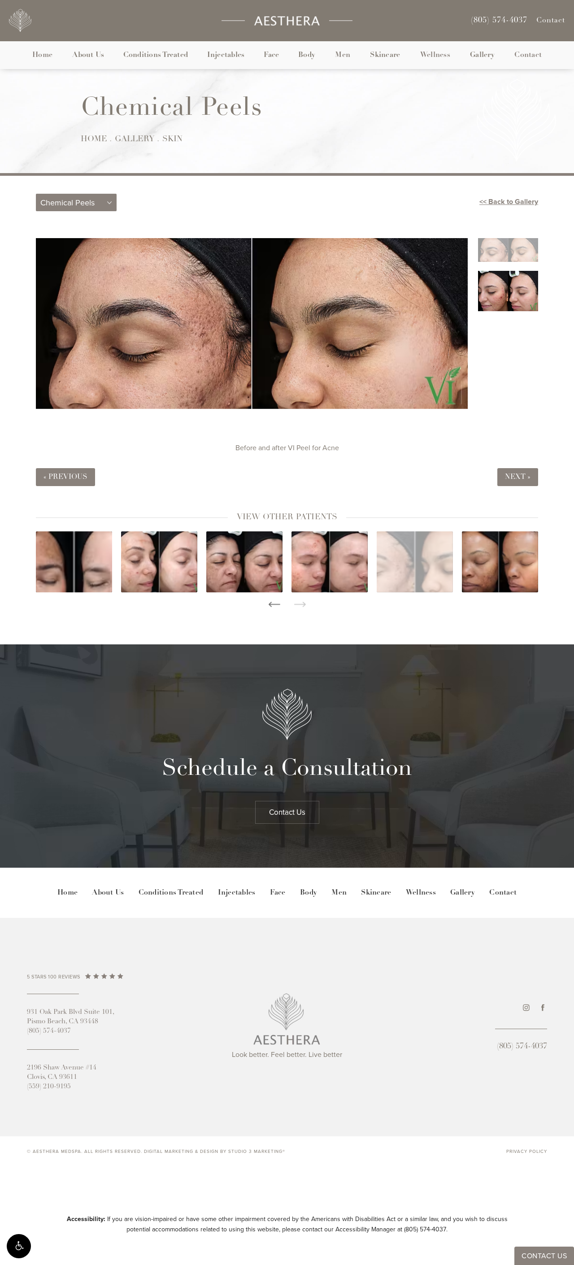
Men (342, 55)
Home (42, 55)
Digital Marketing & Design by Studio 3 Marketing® (214, 1151)
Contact (550, 20)
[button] (19, 1246)
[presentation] (274, 604)
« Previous (65, 477)
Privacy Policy (526, 1151)
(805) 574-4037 (425, 1229)
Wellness (435, 55)
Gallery (482, 55)
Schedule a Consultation (287, 769)
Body (306, 55)
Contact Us (287, 812)
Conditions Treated (155, 55)
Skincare (385, 55)
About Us (88, 55)
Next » (518, 477)
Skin (172, 139)
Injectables (226, 55)
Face (271, 55)
